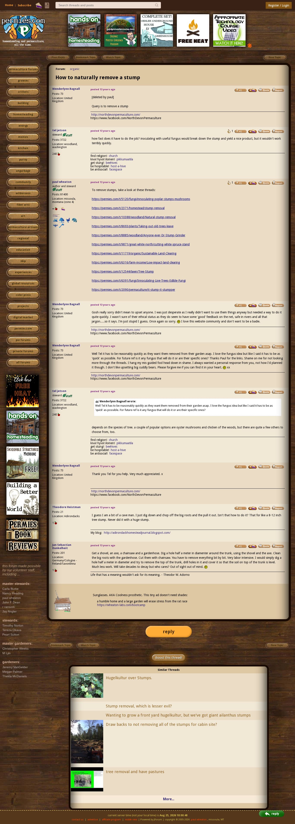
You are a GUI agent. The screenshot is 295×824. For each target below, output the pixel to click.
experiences (23, 272)
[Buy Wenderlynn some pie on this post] (252, 90)
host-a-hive (118, 166)
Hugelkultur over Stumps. (129, 678)
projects (23, 306)
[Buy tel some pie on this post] (252, 131)
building (23, 103)
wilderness (23, 193)
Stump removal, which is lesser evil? (139, 706)
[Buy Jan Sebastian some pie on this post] (252, 546)
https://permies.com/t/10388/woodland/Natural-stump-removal (134, 217)
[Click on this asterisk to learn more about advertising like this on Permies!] (249, 45)
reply (168, 631)
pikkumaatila (125, 159)
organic (74, 69)
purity (23, 159)
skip (23, 261)
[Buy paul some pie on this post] (252, 183)
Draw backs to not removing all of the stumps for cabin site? (161, 724)
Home (9, 5)
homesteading (23, 114)
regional (23, 238)
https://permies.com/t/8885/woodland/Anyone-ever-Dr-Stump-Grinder (138, 235)
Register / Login (278, 5)
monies (23, 137)
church (113, 156)
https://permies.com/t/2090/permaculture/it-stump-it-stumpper (133, 289)
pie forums (23, 340)
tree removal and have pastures (135, 771)
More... (168, 799)
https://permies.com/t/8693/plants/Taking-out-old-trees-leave (132, 226)
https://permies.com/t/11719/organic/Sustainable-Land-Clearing (134, 253)
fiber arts (23, 204)
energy (23, 125)
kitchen (23, 148)
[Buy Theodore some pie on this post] (252, 508)
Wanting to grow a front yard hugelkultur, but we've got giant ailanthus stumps (178, 715)
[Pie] (38, 5)
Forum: (61, 69)
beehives (111, 162)
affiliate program (111, 819)
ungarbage (23, 170)
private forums (23, 351)
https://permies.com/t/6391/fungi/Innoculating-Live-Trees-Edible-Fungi (139, 280)
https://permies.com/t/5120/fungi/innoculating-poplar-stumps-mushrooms (141, 199)
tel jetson (59, 130)
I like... (56, 216)
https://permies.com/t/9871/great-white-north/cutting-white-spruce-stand (141, 244)
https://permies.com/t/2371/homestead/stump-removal (128, 208)
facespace (115, 169)
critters (23, 91)
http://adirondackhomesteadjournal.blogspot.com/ (137, 532)
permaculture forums (23, 69)
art (23, 216)
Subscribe (24, 5)
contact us (78, 819)
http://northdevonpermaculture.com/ (115, 114)
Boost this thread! (168, 658)
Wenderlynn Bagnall (66, 88)
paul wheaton (61, 181)
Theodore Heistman (66, 507)
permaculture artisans (23, 227)
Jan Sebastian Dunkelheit (61, 546)
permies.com (23, 328)
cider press (23, 295)
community (23, 182)
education (23, 249)
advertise (92, 819)
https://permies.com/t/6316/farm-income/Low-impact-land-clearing (136, 262)
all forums (23, 362)
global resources (23, 283)
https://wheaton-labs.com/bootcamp (121, 604)
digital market (23, 317)
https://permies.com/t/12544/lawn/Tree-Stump (123, 271)
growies (23, 80)
